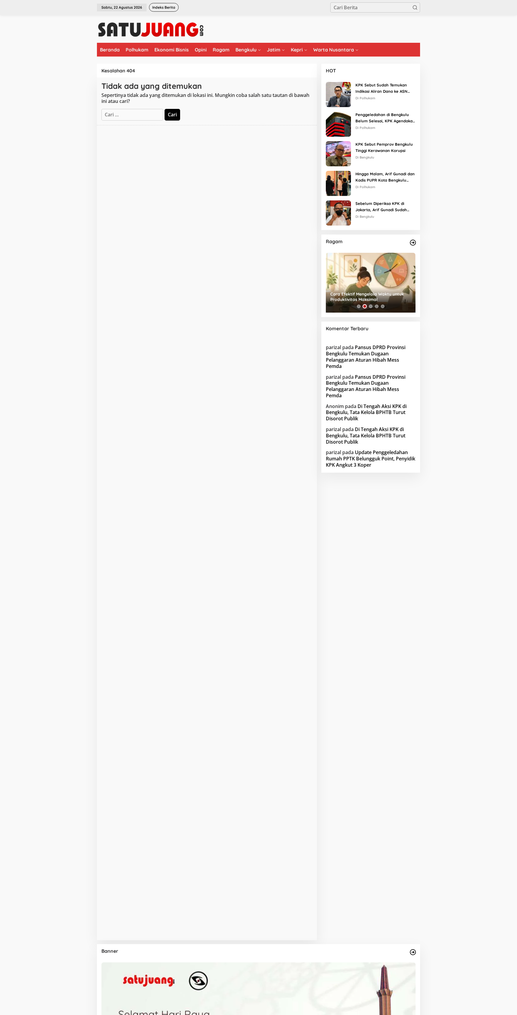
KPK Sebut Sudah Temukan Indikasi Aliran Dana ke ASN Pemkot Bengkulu (381, 89)
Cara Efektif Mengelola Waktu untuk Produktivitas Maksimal (367, 296)
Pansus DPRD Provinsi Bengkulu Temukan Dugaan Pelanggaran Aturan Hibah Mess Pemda (365, 356)
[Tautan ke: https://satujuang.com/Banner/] (412, 952)
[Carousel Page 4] (376, 306)
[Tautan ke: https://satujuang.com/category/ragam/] (412, 242)
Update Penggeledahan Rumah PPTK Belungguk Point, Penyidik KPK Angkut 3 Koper (370, 458)
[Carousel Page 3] (370, 306)
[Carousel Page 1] (359, 306)
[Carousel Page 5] (382, 306)
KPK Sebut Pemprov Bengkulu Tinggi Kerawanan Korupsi (384, 147)
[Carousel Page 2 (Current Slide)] (365, 306)
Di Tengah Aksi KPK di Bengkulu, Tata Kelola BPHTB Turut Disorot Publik (366, 412)
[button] (415, 7)
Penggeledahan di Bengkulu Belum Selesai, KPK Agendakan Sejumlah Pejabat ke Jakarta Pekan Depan (385, 118)
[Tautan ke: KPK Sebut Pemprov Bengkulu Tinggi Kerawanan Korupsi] (338, 153)
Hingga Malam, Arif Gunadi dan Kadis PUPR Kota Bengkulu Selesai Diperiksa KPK (385, 177)
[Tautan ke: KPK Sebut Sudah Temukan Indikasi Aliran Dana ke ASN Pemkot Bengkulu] (338, 94)
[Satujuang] (150, 29)
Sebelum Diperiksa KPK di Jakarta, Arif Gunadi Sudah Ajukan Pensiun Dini (381, 207)
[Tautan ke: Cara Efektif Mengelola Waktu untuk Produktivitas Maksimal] (371, 283)
